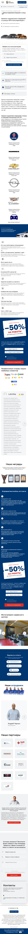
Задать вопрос (14, 875)
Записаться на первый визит (14, 605)
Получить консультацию (14, 64)
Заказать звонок (22, 2)
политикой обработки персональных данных (14, 61)
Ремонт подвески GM (15, 10)
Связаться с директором (14, 822)
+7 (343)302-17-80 (23, 7)
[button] (25, 424)
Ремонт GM (4, 10)
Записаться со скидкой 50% (14, 362)
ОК (20, 932)
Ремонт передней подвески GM (11, 11)
